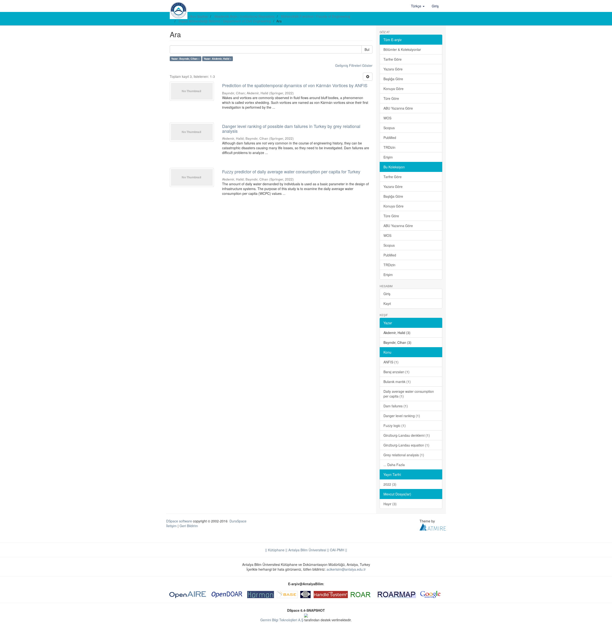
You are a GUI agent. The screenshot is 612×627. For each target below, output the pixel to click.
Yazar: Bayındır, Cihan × (185, 58)
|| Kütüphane (274, 549)
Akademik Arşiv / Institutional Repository (244, 16)
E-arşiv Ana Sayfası (193, 16)
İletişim (171, 525)
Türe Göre (391, 98)
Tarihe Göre (392, 59)
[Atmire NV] (433, 526)
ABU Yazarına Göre (398, 108)
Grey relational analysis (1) (403, 454)
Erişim (388, 157)
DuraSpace (238, 521)
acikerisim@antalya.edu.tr (346, 569)
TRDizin (389, 147)
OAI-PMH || (338, 549)
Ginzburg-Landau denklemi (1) (406, 435)
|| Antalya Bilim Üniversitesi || (306, 549)
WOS (387, 118)
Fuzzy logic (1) (394, 425)
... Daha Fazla (394, 464)
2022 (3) (389, 484)
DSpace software (179, 521)
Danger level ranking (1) (401, 415)
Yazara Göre (393, 69)
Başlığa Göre (393, 78)
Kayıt (387, 303)
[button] (417, 6)
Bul (367, 49)
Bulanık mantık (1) (397, 381)
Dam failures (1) (395, 406)
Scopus (389, 127)
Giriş (386, 293)
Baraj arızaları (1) (396, 371)
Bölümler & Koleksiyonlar (402, 49)
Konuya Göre (393, 88)
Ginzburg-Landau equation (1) (406, 445)
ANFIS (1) (391, 362)
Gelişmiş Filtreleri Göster (353, 65)
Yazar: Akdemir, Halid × (217, 58)
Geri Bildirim (189, 525)
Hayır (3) (390, 503)
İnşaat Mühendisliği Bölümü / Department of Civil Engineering (225, 21)
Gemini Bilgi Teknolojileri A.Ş (281, 619)
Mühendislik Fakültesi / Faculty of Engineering (315, 16)
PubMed (389, 137)
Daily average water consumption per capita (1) (408, 394)
